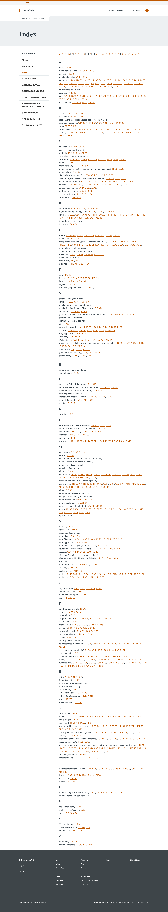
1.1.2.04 (88, 644)
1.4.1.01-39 (123, 726)
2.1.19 (89, 129)
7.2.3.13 (97, 86)
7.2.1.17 (119, 539)
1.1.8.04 (91, 539)
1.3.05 (70, 302)
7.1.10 (80, 400)
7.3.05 (77, 515)
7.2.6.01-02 (108, 618)
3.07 (75, 185)
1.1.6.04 (100, 441)
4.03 (103, 129)
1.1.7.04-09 (88, 175)
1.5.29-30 (79, 477)
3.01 (72, 261)
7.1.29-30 (78, 571)
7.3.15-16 (72, 93)
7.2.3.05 (89, 86)
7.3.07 (67, 126)
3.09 (87, 83)
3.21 (81, 612)
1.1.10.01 (103, 181)
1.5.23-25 (141, 748)
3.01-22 (96, 129)
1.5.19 (101, 132)
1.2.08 (121, 169)
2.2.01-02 (98, 175)
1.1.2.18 (74, 474)
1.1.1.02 (72, 441)
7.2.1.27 (125, 574)
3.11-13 (110, 650)
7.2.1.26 (62, 86)
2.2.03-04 (87, 845)
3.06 (76, 612)
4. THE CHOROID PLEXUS (34, 97)
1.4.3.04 (95, 758)
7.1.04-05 (95, 425)
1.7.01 (61, 218)
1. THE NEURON (29, 78)
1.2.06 (82, 609)
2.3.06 (139, 132)
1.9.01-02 (81, 552)
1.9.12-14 (102, 159)
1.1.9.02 (80, 254)
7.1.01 (78, 77)
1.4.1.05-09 (93, 748)
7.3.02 (89, 191)
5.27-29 (85, 302)
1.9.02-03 (92, 159)
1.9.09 (74, 677)
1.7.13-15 (90, 775)
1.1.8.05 (79, 80)
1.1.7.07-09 (119, 663)
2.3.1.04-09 (79, 564)
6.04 (104, 185)
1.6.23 (142, 80)
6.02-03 (94, 631)
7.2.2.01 (73, 778)
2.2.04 (84, 311)
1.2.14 (103, 650)
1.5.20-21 (90, 245)
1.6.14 (136, 80)
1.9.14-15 (82, 754)
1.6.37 (120, 644)
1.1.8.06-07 (112, 726)
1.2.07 (78, 693)
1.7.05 (115, 314)
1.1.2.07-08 (77, 484)
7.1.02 (103, 83)
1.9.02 (80, 218)
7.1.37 (108, 425)
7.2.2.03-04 (71, 813)
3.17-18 (68, 275)
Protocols (59, 884)
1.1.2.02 (101, 558)
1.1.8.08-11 (76, 197)
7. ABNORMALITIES (31, 119)
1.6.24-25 (78, 758)
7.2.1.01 (125, 129)
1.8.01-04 (71, 552)
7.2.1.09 (65, 99)
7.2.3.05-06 (83, 71)
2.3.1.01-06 (104, 96)
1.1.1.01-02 (81, 634)
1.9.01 (86, 666)
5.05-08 (86, 278)
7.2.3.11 (96, 487)
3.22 (80, 278)
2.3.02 (115, 441)
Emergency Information (101, 902)
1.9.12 (101, 327)
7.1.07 (101, 330)
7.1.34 (81, 188)
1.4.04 (81, 245)
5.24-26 (105, 716)
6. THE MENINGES (30, 113)
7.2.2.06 (71, 284)
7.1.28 (61, 487)
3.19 (77, 261)
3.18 (72, 349)
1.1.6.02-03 (101, 663)
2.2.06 (80, 116)
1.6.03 (116, 132)
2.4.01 (122, 441)
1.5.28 (131, 739)
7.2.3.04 (88, 194)
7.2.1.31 (140, 574)
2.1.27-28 (120, 123)
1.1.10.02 (80, 631)
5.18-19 (74, 713)
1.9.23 (106, 123)
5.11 (89, 384)
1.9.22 (115, 159)
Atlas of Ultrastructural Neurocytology (34, 18)
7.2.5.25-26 (70, 598)
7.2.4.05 (98, 308)
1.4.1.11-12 (103, 748)
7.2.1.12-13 (89, 235)
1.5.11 (86, 132)
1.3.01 (75, 663)
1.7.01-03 (89, 656)
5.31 (91, 618)
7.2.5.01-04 (107, 86)
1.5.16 (109, 314)
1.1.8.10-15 (116, 474)
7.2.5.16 (85, 166)
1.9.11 (80, 677)
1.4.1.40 (97, 287)
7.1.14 (119, 792)
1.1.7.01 (81, 340)
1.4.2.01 (71, 281)
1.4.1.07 (69, 735)
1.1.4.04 (89, 474)
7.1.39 (109, 83)
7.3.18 (84, 99)
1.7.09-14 (114, 656)
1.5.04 (118, 181)
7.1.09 (74, 530)
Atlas (58, 864)
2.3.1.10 (113, 96)
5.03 (86, 185)
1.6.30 (86, 264)
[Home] (19, 18)
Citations (84, 884)
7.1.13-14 (62, 729)
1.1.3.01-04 (79, 333)
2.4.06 (70, 612)
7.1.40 (138, 245)
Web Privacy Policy (142, 902)
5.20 (113, 129)
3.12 (80, 185)
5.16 (98, 716)
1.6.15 (142, 215)
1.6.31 (96, 656)
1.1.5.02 (132, 242)
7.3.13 (73, 126)
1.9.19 (99, 123)
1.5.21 (105, 484)
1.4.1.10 (94, 215)
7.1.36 (132, 245)
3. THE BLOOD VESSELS (33, 91)
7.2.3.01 (80, 194)
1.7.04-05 (75, 311)
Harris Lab (60, 868)
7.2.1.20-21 (138, 83)
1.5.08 (124, 732)
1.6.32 (80, 742)
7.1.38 (87, 188)
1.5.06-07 (63, 477)
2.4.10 (128, 441)
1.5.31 (89, 96)
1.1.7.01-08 (72, 153)
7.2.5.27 (116, 86)
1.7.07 (97, 245)
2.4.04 (81, 83)
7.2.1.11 (68, 324)
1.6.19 (86, 742)
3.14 (108, 245)
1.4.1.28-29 (73, 775)
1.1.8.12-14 (119, 484)
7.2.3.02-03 (83, 435)
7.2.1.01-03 (117, 83)
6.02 (97, 83)
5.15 (94, 384)
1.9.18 (73, 346)
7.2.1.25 (91, 628)
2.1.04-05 (81, 129)
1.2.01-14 (101, 574)
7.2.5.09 (69, 490)
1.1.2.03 (92, 574)
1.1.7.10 (72, 254)
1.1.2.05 (141, 745)
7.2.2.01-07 (98, 390)
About (111, 10)
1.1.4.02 (69, 132)
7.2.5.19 (141, 129)
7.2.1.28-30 (71, 86)
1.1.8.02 (71, 215)
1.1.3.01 (100, 769)
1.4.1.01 (125, 474)
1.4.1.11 (68, 666)
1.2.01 (77, 215)
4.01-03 (77, 166)
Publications (137, 10)
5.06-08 (92, 185)
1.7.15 (103, 245)
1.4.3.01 (82, 356)
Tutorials (84, 868)
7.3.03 (101, 751)
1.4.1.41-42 (111, 215)
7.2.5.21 (70, 455)
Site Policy (113, 902)
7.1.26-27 (68, 512)
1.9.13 (136, 659)
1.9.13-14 (108, 340)
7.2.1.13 (99, 218)
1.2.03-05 (89, 650)
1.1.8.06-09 (69, 67)
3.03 (69, 637)
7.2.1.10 (80, 235)
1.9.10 (72, 536)
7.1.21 (86, 400)
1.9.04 (140, 769)
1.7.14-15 (93, 397)
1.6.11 (143, 343)
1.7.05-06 (104, 656)
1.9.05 (86, 218)
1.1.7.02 (95, 181)
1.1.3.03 (91, 663)
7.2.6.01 (110, 185)
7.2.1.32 (100, 211)
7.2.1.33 (81, 86)
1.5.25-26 (76, 102)
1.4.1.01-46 (105, 732)
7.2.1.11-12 (128, 83)
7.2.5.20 (138, 716)
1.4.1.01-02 (82, 748)
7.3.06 (78, 807)
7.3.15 (70, 526)
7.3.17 (95, 208)
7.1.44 (75, 512)
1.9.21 (113, 327)
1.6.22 (80, 264)
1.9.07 (88, 509)
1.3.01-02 (77, 574)
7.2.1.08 (74, 452)
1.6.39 (61, 346)
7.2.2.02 (71, 113)
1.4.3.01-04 (81, 281)
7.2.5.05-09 (99, 254)
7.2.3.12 (70, 74)
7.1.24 (120, 245)
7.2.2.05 (86, 349)
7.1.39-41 (69, 487)
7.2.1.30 (116, 235)
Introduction (27, 66)
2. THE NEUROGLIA (31, 85)
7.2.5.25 (122, 159)
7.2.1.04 (122, 314)
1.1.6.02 (74, 621)
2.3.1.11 (94, 564)
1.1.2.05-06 (94, 726)
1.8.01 (73, 218)
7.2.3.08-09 (75, 99)
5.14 (94, 716)
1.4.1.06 (80, 656)
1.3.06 (115, 558)
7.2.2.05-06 (72, 568)
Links (108, 860)
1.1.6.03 (73, 435)
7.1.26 (123, 716)
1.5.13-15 (93, 132)
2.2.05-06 (108, 175)
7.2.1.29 (82, 208)
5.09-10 (135, 96)
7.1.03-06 (63, 772)
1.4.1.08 (87, 80)
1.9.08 (82, 723)
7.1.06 (85, 352)
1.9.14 (77, 337)
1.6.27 (67, 677)
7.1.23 (138, 644)
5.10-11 (135, 509)
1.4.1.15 (82, 327)
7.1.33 (91, 352)
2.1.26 (95, 330)
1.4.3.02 (87, 758)
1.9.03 (95, 327)
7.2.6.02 (84, 595)
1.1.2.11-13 (112, 739)
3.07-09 (90, 506)
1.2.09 (67, 96)
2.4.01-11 (72, 471)
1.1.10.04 (75, 625)
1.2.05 (95, 644)
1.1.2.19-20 (123, 739)
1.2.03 (114, 169)
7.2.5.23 (100, 577)
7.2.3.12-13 (95, 71)
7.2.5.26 (81, 346)
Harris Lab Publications (89, 880)
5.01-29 (85, 618)
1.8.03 (84, 159)
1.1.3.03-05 (81, 441)
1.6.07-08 (124, 132)
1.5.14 (130, 215)
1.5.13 (108, 574)
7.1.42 (93, 188)
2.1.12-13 (139, 726)
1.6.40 (84, 102)
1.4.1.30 (101, 215)
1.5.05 (90, 356)
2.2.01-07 (88, 254)
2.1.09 (119, 327)
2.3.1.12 (114, 509)
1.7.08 (78, 845)
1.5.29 (82, 96)
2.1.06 (126, 644)
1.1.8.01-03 (106, 474)
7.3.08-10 (105, 487)
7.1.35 (102, 425)
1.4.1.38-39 (107, 80)
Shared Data (135, 860)
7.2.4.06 (69, 162)
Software (59, 880)
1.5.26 (98, 539)
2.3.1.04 (112, 792)
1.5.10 (74, 666)
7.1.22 (142, 484)
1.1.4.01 (74, 340)
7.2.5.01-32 (71, 781)
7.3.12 (108, 751)
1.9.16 (73, 129)
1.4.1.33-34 (96, 80)
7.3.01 (89, 208)
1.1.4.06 (127, 343)
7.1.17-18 (101, 397)
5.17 (108, 129)
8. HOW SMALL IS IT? (32, 125)
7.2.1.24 (91, 102)
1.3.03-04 (74, 723)
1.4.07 (61, 666)
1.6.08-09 (135, 343)
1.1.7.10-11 (82, 153)
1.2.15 (69, 574)
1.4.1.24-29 (111, 644)
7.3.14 (81, 512)
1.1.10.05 (111, 181)
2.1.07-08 (72, 628)
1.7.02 (132, 132)
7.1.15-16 (135, 484)
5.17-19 (77, 302)
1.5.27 (123, 178)
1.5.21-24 (109, 132)
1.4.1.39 (77, 735)
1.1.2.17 (103, 726)
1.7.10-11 (71, 751)
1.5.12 (117, 178)
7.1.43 (118, 129)
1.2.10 (68, 245)
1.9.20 (95, 96)
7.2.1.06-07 (110, 330)
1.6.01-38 (63, 751)
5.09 (89, 716)
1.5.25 (130, 80)
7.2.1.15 (99, 588)
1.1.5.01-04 (82, 503)
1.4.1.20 (102, 644)
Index (24, 72)
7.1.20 (112, 539)
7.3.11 (108, 397)
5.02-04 (127, 96)
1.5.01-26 (75, 96)
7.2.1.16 (79, 349)
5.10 (87, 564)
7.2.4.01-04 (102, 428)
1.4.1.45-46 (122, 215)
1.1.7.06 (71, 80)
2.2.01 (91, 432)
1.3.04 (75, 245)
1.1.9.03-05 (73, 330)
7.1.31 (126, 245)
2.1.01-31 (73, 83)
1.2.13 (84, 693)
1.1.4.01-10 (97, 484)
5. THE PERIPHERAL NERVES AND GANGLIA (33, 105)
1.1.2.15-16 (87, 484)
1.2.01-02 (129, 663)
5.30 (108, 545)
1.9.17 (61, 83)
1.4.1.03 (82, 775)
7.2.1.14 (74, 147)
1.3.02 (74, 659)
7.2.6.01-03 (115, 549)
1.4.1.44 (116, 80)
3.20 (120, 96)
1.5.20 (71, 477)
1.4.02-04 (115, 659)
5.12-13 (98, 506)
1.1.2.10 (83, 191)
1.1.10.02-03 (76, 238)
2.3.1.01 (100, 477)
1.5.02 (139, 474)
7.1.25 (84, 77)
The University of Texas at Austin (31, 902)
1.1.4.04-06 (123, 242)
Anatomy (120, 10)
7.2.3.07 (130, 314)
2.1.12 (89, 330)
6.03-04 (73, 224)
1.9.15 (107, 327)
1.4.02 (84, 432)
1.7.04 (67, 218)
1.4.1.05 (82, 330)
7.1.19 (92, 218)
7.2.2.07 (79, 113)
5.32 (112, 716)
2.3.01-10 (90, 588)
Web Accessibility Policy (126, 902)
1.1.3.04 (108, 769)
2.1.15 (112, 123)
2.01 (66, 83)
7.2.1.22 (76, 172)
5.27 (99, 185)
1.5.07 (123, 80)
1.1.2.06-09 (102, 739)
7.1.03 (61, 135)
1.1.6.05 (62, 245)
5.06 (129, 509)
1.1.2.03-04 (91, 769)
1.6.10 (136, 215)
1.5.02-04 (78, 132)
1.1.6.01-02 (91, 441)
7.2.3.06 (74, 373)
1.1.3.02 (119, 343)
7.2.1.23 (81, 147)
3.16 (92, 83)
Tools (128, 10)
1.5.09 (118, 748)
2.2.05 (93, 477)
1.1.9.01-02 (75, 432)
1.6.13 (125, 181)
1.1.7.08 (73, 116)
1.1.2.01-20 (112, 242)
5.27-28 (95, 278)
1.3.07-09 (83, 663)
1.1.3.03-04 (86, 181)
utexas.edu (24, 3)
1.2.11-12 (92, 577)
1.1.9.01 (100, 659)
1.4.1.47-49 (116, 732)
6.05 (85, 628)
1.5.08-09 (110, 178)
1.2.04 (88, 340)
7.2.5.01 (78, 702)
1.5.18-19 (132, 748)
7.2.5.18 (98, 432)
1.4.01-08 (86, 215)
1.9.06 (67, 346)
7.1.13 (85, 287)
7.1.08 (117, 716)
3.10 (88, 827)
